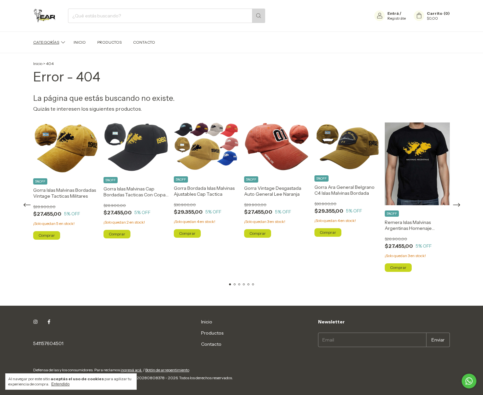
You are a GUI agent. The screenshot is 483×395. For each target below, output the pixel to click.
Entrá (393, 13)
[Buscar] (258, 16)
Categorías (46, 42)
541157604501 (48, 343)
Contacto (144, 42)
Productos (109, 42)
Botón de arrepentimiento (167, 369)
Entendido (60, 384)
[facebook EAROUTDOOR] (49, 322)
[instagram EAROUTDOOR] (35, 322)
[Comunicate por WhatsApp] (469, 381)
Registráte (396, 18)
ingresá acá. (131, 369)
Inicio (80, 42)
